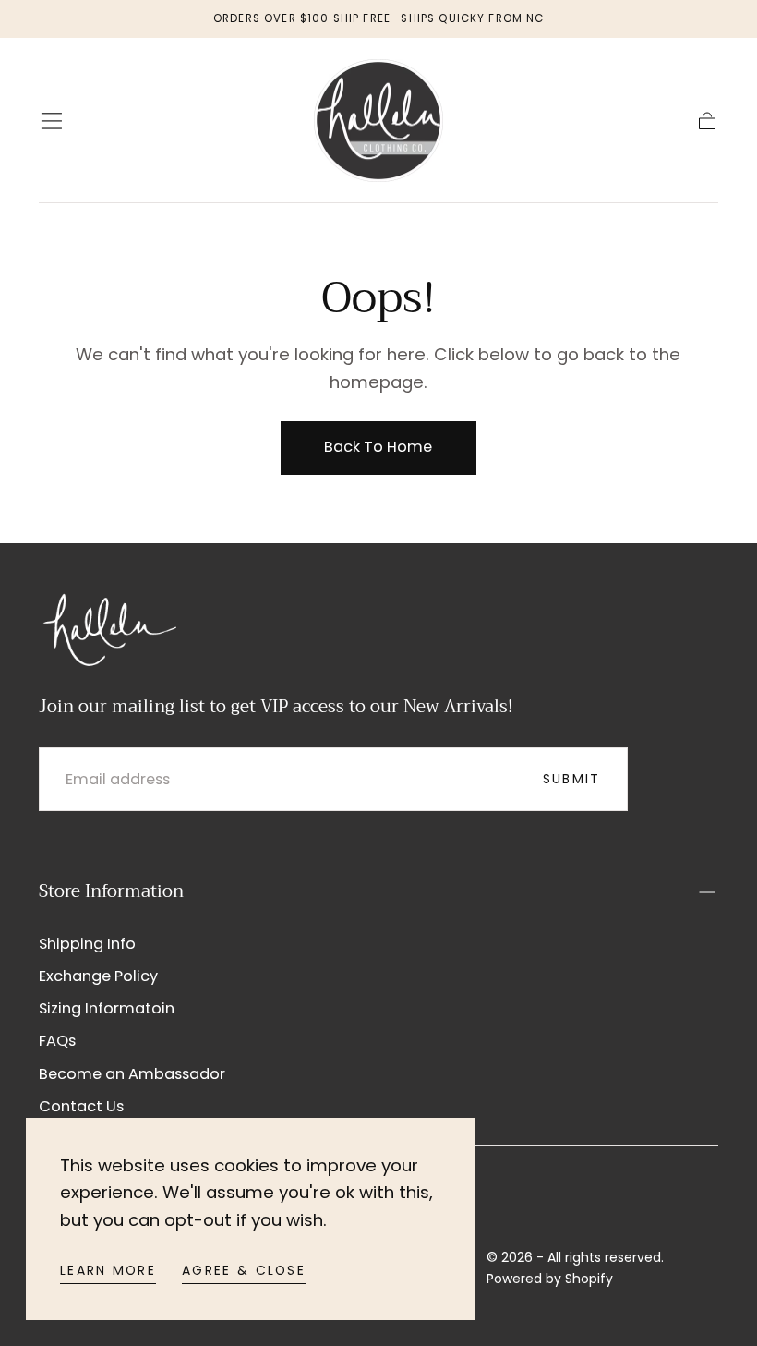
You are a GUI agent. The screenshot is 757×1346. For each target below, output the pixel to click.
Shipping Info (87, 943)
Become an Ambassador (132, 1074)
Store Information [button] (111, 891)
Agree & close (244, 1270)
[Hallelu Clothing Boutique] (108, 628)
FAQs (57, 1040)
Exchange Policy (98, 976)
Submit (572, 779)
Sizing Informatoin (106, 1008)
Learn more (108, 1270)
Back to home (378, 446)
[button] (52, 121)
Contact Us (81, 1106)
